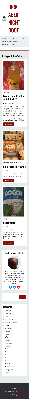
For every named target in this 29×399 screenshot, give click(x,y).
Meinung (7, 340)
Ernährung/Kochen (11, 322)
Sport (7, 361)
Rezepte (7, 355)
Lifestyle (5, 219)
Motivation (8, 343)
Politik (7, 352)
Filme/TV (7, 325)
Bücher (7, 316)
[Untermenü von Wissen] (14, 38)
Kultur (7, 334)
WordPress (20, 391)
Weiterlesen (9, 124)
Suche (22, 297)
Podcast (7, 349)
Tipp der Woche (10, 367)
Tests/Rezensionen (15, 163)
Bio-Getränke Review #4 (14, 166)
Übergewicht (9, 370)
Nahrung (6, 163)
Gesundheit (8, 328)
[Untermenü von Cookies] (15, 44)
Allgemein (6, 92)
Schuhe (7, 358)
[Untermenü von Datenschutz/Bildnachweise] (19, 41)
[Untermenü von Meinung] (7, 38)
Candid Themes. (22, 395)
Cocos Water (9, 222)
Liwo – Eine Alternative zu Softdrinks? (13, 97)
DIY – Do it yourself (11, 319)
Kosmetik (8, 331)
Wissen (7, 373)
